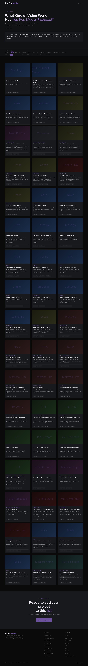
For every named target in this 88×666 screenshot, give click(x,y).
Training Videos (47, 640)
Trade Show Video (48, 650)
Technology (17, 52)
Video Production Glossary (71, 655)
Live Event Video (48, 648)
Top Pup (11, 3)
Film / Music (49, 54)
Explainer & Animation (49, 638)
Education (49, 52)
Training (28, 54)
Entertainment (57, 52)
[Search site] (78, 3)
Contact (67, 650)
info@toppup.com (79, 662)
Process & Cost (68, 640)
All (12, 52)
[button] (17, 78)
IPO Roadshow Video (48, 653)
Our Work (67, 635)
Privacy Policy (68, 653)
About (66, 648)
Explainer (23, 54)
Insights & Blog (68, 638)
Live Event (42, 54)
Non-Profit (42, 52)
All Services (46, 655)
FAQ (66, 645)
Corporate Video (47, 635)
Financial (24, 52)
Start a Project (43, 620)
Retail (29, 52)
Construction (35, 52)
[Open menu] (81, 3)
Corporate (16, 54)
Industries (67, 643)
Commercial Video (48, 643)
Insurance (64, 52)
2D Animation (47, 645)
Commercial (35, 54)
